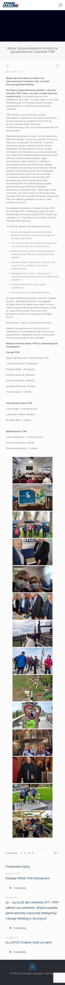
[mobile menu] (60, 5)
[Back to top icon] (32, 966)
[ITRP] (10, 5)
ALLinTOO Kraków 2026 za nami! (29, 942)
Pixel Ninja (49, 973)
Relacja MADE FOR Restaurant (28, 878)
